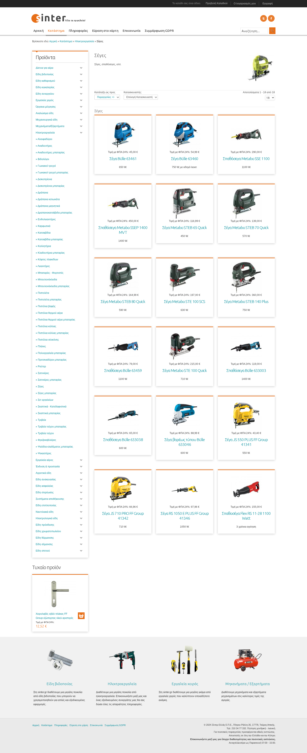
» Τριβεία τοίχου (45, 433)
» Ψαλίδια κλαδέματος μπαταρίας (54, 446)
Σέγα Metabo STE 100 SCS (184, 301)
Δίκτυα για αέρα (44, 67)
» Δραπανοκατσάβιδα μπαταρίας (54, 212)
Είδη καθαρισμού (45, 80)
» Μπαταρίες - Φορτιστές (49, 272)
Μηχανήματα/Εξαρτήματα (50, 126)
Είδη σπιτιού (43, 550)
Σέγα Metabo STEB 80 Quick (123, 301)
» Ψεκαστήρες (43, 453)
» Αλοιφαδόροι (44, 139)
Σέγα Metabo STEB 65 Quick (184, 227)
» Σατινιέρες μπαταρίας (49, 379)
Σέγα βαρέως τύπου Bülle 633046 (184, 442)
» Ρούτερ (41, 366)
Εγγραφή (268, 3)
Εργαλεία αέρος (44, 460)
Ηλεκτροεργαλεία (84, 41)
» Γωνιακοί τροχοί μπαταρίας (52, 172)
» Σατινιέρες (42, 373)
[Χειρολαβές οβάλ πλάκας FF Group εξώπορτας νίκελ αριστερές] (60, 595)
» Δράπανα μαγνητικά (48, 206)
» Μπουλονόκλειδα (46, 279)
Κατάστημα (66, 41)
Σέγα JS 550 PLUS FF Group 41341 (246, 442)
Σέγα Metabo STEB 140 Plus (246, 301)
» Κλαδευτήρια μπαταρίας (50, 252)
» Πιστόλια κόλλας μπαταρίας (52, 333)
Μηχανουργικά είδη (46, 119)
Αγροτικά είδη (43, 473)
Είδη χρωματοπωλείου (48, 531)
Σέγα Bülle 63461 (123, 158)
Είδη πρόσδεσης (45, 524)
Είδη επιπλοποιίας (46, 505)
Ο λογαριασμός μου (245, 3)
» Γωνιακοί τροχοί (46, 165)
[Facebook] (271, 18)
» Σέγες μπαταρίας (46, 393)
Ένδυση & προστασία (48, 466)
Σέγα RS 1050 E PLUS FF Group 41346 (185, 515)
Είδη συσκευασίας (46, 479)
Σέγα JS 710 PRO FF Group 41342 (123, 515)
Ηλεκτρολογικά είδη (47, 518)
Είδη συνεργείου (45, 93)
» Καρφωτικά (43, 226)
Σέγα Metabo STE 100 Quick (184, 370)
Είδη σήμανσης (44, 544)
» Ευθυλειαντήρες (46, 219)
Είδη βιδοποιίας (45, 74)
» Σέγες (40, 386)
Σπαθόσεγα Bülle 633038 (123, 439)
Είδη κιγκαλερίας (45, 87)
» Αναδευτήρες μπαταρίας (50, 152)
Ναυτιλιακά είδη (44, 511)
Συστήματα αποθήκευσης (50, 498)
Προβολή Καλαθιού (217, 3)
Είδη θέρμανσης (45, 537)
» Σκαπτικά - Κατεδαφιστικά (51, 406)
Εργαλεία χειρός (45, 100)
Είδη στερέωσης (45, 492)
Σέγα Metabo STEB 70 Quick (246, 227)
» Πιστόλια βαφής (46, 306)
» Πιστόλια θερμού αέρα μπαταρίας (55, 319)
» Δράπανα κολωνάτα (48, 199)
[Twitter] (263, 18)
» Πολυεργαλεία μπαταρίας (51, 353)
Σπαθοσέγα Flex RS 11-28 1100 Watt (246, 515)
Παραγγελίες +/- (106, 97)
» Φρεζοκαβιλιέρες (46, 440)
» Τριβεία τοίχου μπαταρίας (51, 426)
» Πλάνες (41, 346)
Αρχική (53, 41)
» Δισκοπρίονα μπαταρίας (50, 185)
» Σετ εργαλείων (44, 399)
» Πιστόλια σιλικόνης (47, 339)
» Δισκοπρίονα (44, 179)
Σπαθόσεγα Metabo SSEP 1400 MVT (122, 230)
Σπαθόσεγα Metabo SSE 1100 (246, 158)
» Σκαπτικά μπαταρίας (48, 413)
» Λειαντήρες (43, 266)
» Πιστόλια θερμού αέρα (49, 313)
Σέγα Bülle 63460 (184, 158)
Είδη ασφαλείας (44, 486)
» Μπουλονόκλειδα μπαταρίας (53, 286)
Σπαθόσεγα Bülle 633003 (246, 370)
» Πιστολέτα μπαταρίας (49, 299)
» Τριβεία (41, 419)
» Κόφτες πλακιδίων (47, 259)
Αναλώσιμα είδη (44, 113)
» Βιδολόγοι (42, 159)
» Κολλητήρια (43, 246)
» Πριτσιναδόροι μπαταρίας (51, 359)
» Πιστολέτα (42, 292)
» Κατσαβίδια (43, 232)
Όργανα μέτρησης (46, 106)
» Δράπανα (42, 192)
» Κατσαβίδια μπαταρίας (49, 239)
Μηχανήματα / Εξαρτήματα (247, 684)
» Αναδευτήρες (44, 145)
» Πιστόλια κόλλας (46, 326)
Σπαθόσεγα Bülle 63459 (123, 370)
